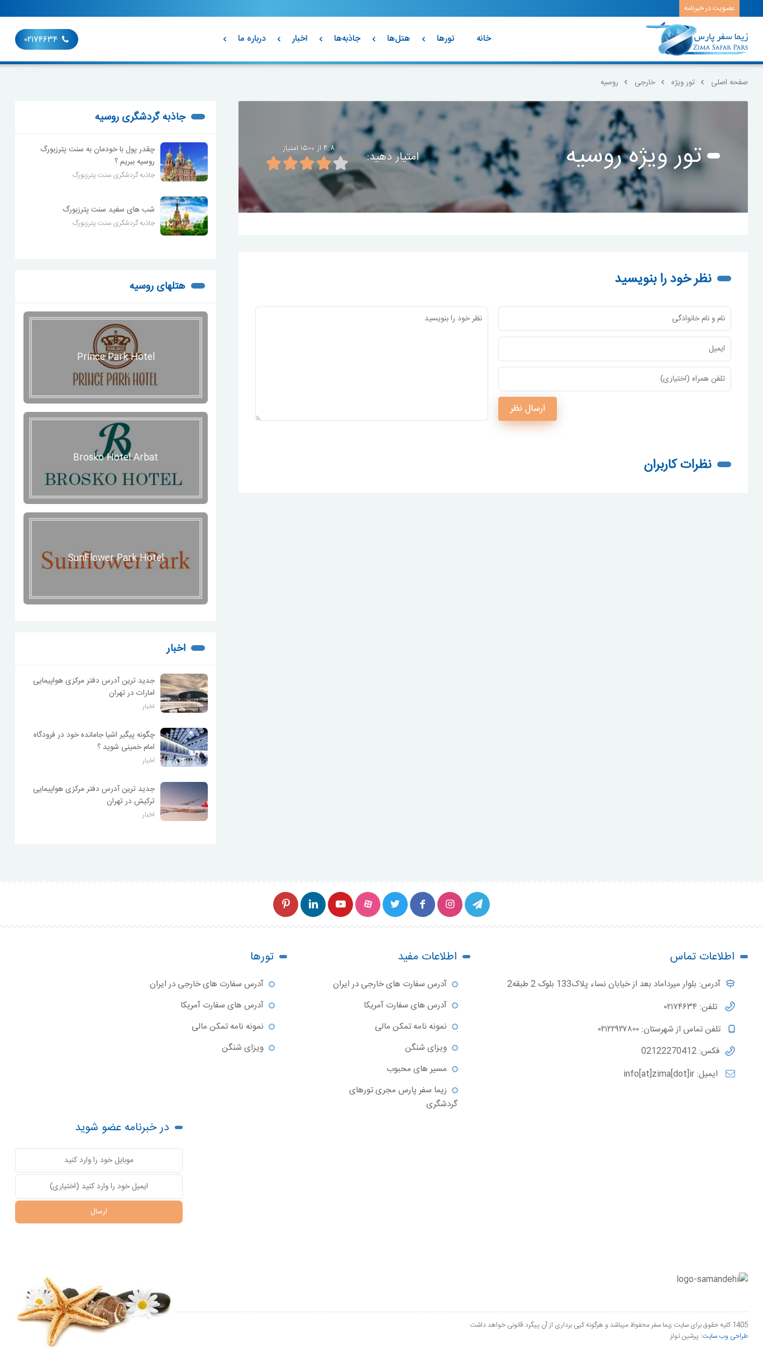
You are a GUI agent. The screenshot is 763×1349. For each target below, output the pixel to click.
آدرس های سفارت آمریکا (405, 1005)
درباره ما (251, 39)
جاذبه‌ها (347, 39)
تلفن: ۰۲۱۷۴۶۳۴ (691, 1007)
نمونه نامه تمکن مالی (411, 1027)
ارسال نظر (527, 408)
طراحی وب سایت (725, 1336)
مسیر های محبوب (417, 1069)
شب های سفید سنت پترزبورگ (109, 210)
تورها (445, 39)
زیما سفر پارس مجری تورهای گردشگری (403, 1097)
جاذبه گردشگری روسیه (140, 117)
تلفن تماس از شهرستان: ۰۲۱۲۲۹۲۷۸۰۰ (660, 1029)
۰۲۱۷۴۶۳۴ (41, 40)
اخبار (299, 39)
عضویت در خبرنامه (709, 8)
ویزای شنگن (426, 1048)
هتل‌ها (398, 39)
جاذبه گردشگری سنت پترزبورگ (113, 175)
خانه (483, 39)
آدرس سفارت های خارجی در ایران (390, 984)
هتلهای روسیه (157, 286)
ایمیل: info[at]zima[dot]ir (671, 1074)
